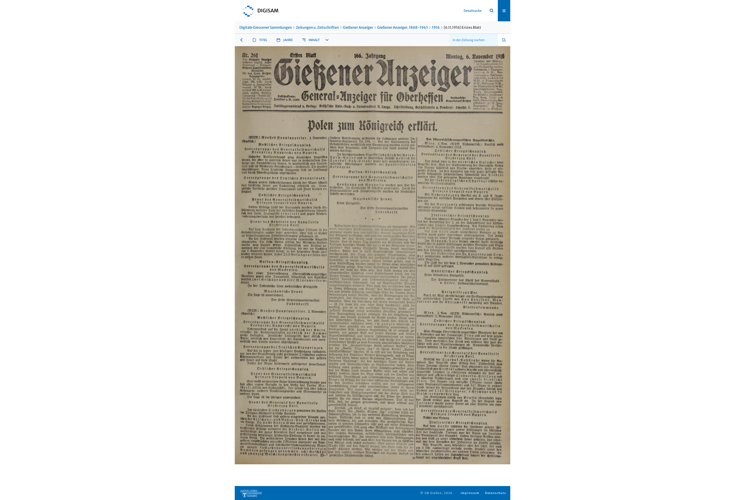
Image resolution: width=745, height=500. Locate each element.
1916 (436, 27)
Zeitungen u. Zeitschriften (317, 27)
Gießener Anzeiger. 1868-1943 (402, 27)
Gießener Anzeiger (358, 27)
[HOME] (259, 10)
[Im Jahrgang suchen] (504, 40)
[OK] (491, 10)
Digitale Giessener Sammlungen (265, 27)
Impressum (470, 493)
